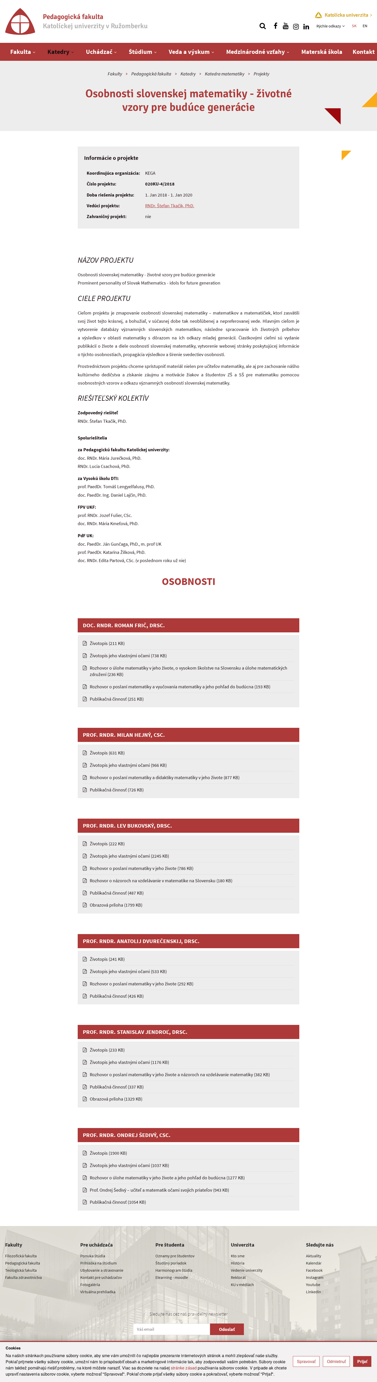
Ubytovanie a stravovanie (101, 1270)
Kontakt (364, 52)
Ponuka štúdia (92, 1255)
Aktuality (313, 1255)
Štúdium (140, 52)
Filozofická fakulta (21, 1255)
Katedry (58, 52)
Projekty (261, 74)
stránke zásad (184, 1368)
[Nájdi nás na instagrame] (296, 26)
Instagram (314, 1277)
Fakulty (115, 74)
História (237, 1263)
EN (365, 25)
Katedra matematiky (224, 74)
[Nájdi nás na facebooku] (275, 26)
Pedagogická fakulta (151, 74)
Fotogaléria (90, 1284)
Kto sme (238, 1255)
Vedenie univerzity (246, 1270)
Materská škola (321, 52)
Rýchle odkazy (328, 25)
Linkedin (313, 1291)
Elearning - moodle (171, 1277)
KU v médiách (242, 1284)
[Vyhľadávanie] (262, 26)
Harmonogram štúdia (173, 1270)
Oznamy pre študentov (174, 1255)
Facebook (314, 1270)
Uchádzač (99, 52)
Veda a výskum (189, 52)
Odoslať (227, 1329)
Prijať (362, 1361)
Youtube (313, 1284)
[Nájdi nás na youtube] (286, 26)
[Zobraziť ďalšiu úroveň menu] (344, 26)
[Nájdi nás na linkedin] (306, 26)
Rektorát (238, 1277)
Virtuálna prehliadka (97, 1291)
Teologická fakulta (21, 1270)
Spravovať (306, 1361)
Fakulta (20, 52)
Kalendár (314, 1263)
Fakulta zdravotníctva (23, 1277)
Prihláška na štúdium (98, 1263)
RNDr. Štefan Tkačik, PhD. (169, 206)
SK (354, 25)
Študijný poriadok (170, 1263)
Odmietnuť (336, 1361)
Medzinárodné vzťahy (255, 52)
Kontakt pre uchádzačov (101, 1277)
